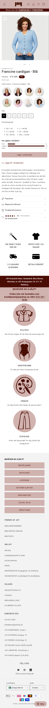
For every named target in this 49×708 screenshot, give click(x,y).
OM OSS (8, 550)
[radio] (7, 92)
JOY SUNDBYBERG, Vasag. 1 (16, 630)
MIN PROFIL (9, 536)
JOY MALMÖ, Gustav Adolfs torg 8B (18, 645)
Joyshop (20, 703)
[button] (4, 4)
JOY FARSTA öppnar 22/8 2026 (16, 655)
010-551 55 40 (25, 503)
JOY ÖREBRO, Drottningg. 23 (16, 640)
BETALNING (24, 473)
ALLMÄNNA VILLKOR (13, 605)
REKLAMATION (24, 495)
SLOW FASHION (11, 561)
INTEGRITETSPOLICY (13, 590)
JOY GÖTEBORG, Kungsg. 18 (16, 635)
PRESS (7, 566)
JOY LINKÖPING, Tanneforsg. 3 (17, 650)
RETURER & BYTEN (24, 488)
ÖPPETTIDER (24, 510)
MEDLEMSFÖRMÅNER (13, 526)
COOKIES (8, 595)
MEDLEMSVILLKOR (12, 600)
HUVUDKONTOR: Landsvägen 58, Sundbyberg (22, 576)
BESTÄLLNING (24, 465)
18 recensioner (25, 216)
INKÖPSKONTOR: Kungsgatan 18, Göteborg (21, 571)
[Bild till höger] (29, 64)
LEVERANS (24, 480)
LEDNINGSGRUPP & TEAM (15, 555)
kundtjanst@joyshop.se (14, 625)
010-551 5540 (10, 620)
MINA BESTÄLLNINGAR (14, 531)
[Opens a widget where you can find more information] (40, 704)
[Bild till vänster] (19, 64)
